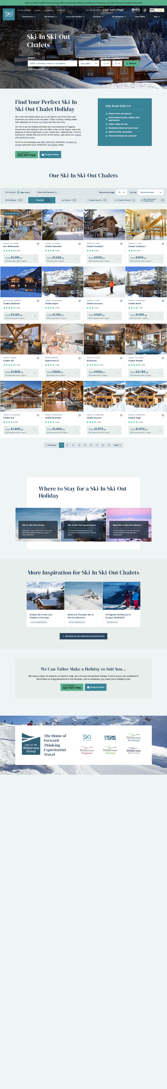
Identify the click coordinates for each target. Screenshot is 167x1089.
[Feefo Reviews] (157, 10)
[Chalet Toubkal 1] (104, 237)
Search (62, 10)
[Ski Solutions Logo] (87, 737)
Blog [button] (155, 16)
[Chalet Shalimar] (21, 295)
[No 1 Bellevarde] (21, 237)
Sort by (133, 192)
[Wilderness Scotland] (133, 737)
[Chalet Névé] (146, 295)
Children (116, 58)
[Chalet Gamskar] (62, 237)
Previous (52, 445)
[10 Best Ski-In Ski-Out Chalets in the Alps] (45, 596)
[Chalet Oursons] (104, 295)
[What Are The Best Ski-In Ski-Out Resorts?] (83, 596)
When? (82, 58)
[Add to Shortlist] (38, 243)
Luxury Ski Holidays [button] (74, 16)
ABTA (43, 142)
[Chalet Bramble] (62, 409)
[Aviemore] (104, 352)
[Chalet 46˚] (21, 352)
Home (29, 31)
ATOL (52, 142)
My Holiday (48, 10)
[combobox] (106, 64)
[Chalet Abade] (146, 352)
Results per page (107, 192)
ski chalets (39, 31)
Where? (31, 58)
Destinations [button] (27, 16)
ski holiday (53, 145)
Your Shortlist (25, 10)
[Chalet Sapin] (62, 295)
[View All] (38, 525)
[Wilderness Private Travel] (133, 750)
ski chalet (43, 122)
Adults (104, 58)
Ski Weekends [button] (117, 16)
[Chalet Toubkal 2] (146, 237)
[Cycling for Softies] (110, 737)
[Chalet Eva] (21, 409)
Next (116, 445)
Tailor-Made (140, 16)
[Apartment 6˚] (62, 352)
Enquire (37, 10)
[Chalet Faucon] (104, 409)
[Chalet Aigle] (146, 409)
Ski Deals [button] (97, 16)
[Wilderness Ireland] (110, 750)
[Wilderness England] (87, 750)
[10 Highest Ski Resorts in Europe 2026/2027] (121, 596)
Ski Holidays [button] (49, 16)
